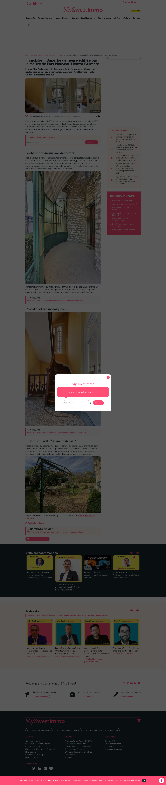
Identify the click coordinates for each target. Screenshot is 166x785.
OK (144, 780)
